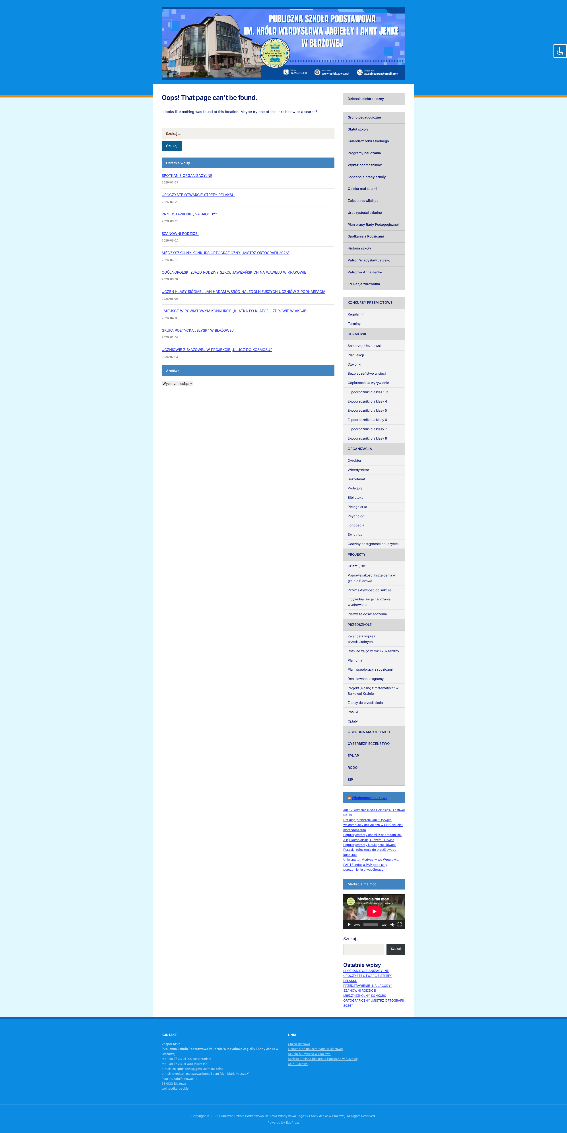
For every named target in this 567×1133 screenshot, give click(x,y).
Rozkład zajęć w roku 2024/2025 (373, 651)
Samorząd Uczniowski (365, 346)
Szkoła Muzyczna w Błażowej (309, 1054)
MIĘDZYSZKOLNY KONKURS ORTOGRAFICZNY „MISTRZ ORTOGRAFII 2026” (225, 253)
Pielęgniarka (357, 507)
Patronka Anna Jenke (365, 272)
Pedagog (355, 488)
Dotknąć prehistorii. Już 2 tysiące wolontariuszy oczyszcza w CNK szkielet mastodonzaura (373, 825)
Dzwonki (354, 364)
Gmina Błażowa (299, 1044)
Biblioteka (355, 497)
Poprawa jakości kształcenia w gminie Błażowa (372, 578)
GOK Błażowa (298, 1064)
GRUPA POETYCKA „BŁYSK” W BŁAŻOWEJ (198, 330)
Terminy (354, 323)
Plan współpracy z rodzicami (370, 669)
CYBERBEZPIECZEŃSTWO (369, 744)
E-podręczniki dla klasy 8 (367, 438)
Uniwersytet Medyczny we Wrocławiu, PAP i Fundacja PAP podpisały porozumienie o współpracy (371, 864)
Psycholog (356, 516)
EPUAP (353, 755)
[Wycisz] (392, 924)
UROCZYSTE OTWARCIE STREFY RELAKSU (198, 195)
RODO (353, 767)
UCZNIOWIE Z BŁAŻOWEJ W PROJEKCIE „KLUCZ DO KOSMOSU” (217, 349)
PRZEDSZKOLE (360, 625)
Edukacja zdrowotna (364, 284)
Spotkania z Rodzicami (366, 236)
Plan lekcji (356, 355)
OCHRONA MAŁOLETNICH (369, 732)
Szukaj (349, 938)
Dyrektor (354, 460)
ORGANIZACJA (360, 449)
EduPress (292, 1122)
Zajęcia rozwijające (363, 201)
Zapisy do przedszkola (365, 703)
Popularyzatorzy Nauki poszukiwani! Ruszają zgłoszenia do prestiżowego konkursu (369, 850)
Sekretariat (356, 479)
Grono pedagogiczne (364, 117)
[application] (374, 911)
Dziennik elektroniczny (366, 99)
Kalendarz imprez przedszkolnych (361, 639)
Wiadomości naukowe (369, 798)
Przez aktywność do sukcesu (371, 590)
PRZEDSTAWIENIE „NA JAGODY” (189, 214)
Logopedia (356, 525)
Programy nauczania (364, 153)
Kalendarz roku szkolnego (368, 141)
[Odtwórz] (349, 924)
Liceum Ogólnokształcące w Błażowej (315, 1049)
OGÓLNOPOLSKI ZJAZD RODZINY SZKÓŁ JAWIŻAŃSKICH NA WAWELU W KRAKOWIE (234, 272)
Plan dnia (355, 660)
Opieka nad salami (362, 189)
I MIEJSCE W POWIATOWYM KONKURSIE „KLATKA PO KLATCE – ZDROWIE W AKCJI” (234, 311)
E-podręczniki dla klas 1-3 (368, 392)
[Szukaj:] (248, 133)
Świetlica (355, 534)
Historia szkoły (359, 248)
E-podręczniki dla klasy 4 (367, 401)
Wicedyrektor (358, 470)
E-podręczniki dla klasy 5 (367, 410)
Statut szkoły (358, 129)
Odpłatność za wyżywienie (368, 383)
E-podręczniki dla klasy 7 (367, 429)
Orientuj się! (357, 566)
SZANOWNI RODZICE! (180, 233)
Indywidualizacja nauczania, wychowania (369, 602)
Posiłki (353, 712)
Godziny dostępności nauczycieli (374, 544)
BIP (350, 779)
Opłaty (353, 721)
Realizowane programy (366, 679)
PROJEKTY (356, 554)
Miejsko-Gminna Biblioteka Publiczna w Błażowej (323, 1059)
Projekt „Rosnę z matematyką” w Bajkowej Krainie (373, 691)
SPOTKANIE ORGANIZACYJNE (187, 175)
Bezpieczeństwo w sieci (367, 373)
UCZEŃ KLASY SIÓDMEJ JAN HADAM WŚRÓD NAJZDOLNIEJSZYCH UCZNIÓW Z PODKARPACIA (243, 291)
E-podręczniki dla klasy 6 (367, 420)
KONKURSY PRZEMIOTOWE (370, 302)
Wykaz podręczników (365, 165)
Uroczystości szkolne (365, 212)
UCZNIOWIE (357, 334)
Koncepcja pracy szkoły (367, 177)
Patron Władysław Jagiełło (369, 260)
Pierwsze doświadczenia (367, 614)
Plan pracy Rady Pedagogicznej (373, 224)
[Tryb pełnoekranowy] (399, 924)
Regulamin (356, 314)
